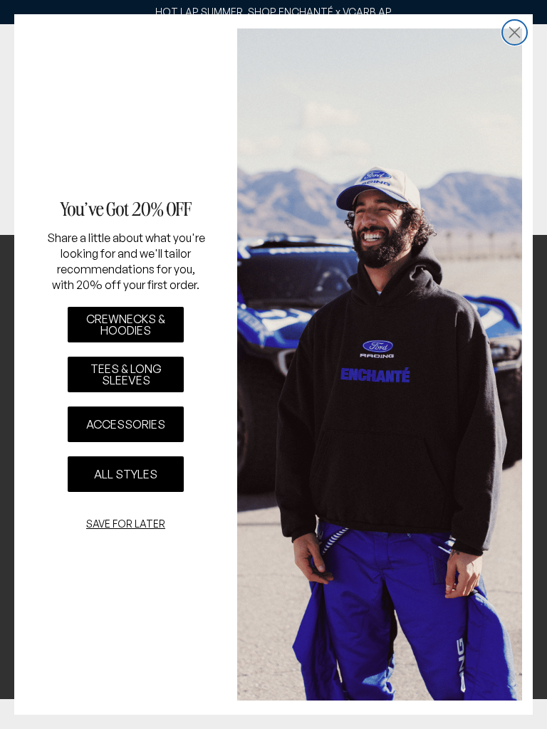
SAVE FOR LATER (125, 524)
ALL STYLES (125, 474)
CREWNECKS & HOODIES (125, 324)
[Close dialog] (514, 32)
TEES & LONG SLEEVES (126, 374)
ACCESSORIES (125, 424)
